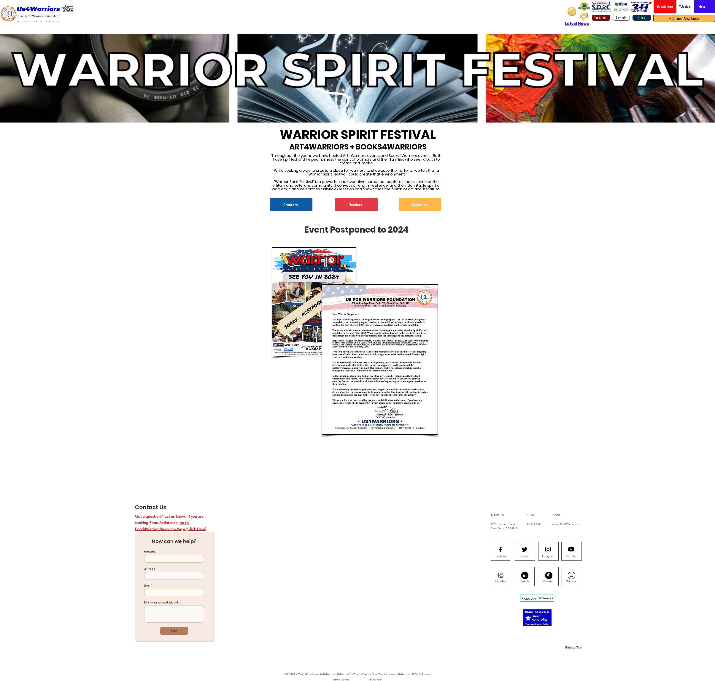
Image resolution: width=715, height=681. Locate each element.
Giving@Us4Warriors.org (566, 524)
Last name (149, 568)
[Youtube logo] (571, 549)
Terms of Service (341, 679)
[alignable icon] (500, 575)
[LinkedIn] (524, 575)
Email (148, 585)
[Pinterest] (548, 575)
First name (149, 551)
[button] (702, 6)
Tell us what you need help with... (162, 602)
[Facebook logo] (500, 549)
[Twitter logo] (524, 549)
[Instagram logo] (548, 549)
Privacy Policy (375, 679)
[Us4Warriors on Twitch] (571, 575)
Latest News (577, 23)
